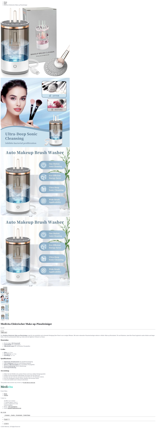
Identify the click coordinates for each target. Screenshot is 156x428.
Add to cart (3, 332)
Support (6, 395)
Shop (5, 3)
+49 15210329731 (12, 406)
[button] (3, 412)
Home (5, 2)
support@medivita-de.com (14, 408)
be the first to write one (29, 382)
